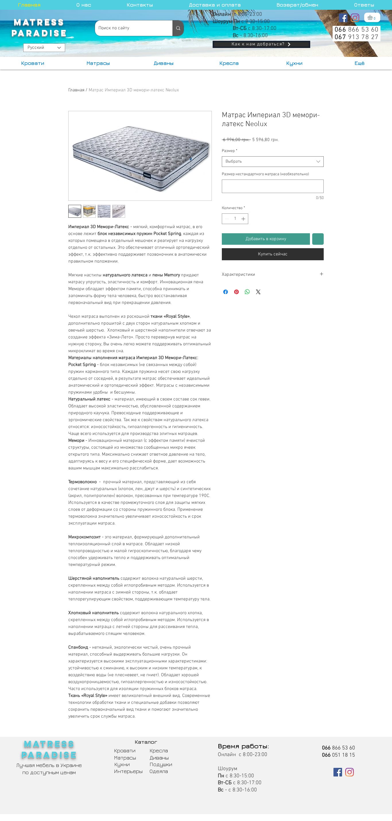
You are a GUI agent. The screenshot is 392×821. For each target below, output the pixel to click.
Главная (76, 90)
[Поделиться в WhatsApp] (247, 291)
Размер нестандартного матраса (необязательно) (265, 174)
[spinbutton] (235, 219)
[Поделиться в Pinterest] (236, 291)
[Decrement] (226, 219)
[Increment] (243, 219)
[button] (373, 17)
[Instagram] (355, 18)
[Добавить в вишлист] (318, 239)
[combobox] (273, 161)
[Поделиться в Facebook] (225, 291)
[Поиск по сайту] (178, 28)
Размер (229, 151)
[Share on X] (258, 291)
